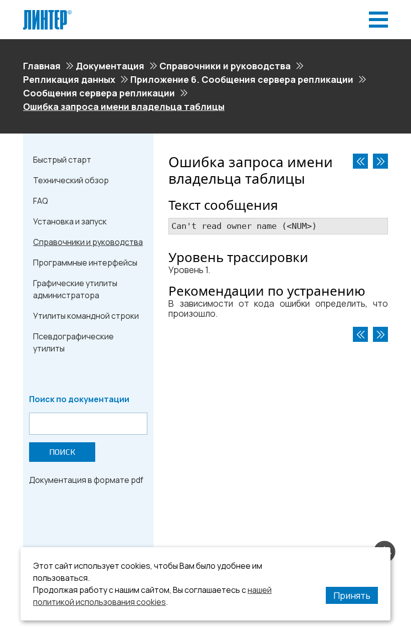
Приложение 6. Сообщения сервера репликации (241, 79)
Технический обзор (71, 180)
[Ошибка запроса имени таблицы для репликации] (360, 161)
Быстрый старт (62, 159)
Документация (110, 66)
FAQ (40, 200)
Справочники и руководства (225, 66)
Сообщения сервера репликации (99, 93)
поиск (62, 452)
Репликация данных (69, 79)
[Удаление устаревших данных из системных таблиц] (380, 161)
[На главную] (47, 14)
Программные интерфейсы (85, 262)
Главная (42, 66)
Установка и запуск (70, 221)
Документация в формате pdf (86, 479)
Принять (351, 595)
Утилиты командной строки (86, 315)
